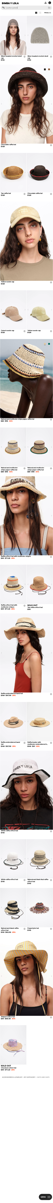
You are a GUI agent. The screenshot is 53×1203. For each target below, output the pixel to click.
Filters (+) (47, 12)
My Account (45, 2)
